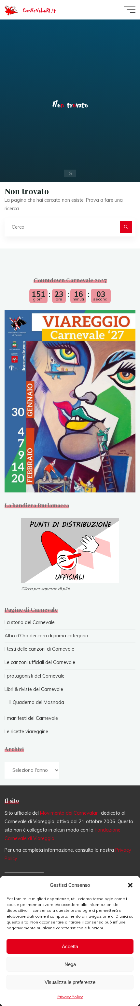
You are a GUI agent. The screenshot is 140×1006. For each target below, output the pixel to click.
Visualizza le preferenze (70, 982)
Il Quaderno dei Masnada (36, 702)
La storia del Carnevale (30, 622)
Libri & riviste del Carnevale (34, 689)
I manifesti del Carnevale (31, 718)
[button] (130, 885)
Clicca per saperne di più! (45, 588)
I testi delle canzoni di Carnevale (39, 649)
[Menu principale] (129, 9)
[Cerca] (126, 227)
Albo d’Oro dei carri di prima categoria (46, 636)
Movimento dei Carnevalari (69, 813)
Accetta (70, 946)
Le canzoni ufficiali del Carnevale (40, 662)
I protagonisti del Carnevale (34, 676)
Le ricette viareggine (26, 731)
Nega (70, 964)
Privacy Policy (70, 996)
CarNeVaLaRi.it (39, 10)
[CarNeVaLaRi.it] (11, 10)
